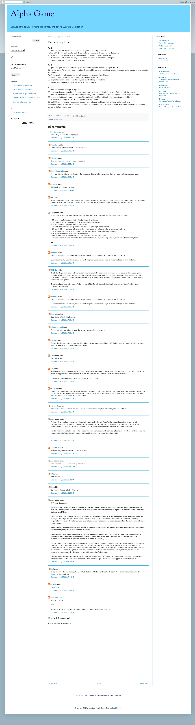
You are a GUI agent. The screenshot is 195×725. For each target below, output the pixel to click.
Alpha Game (32, 14)
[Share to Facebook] (82, 116)
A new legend (163, 61)
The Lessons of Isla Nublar (168, 74)
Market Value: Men (165, 46)
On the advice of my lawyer (22, 90)
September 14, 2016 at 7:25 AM (62, 399)
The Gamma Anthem (20, 113)
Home (98, 684)
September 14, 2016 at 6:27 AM (62, 245)
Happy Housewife (57, 171)
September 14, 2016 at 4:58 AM (62, 138)
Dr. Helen (162, 91)
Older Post (144, 684)
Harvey (53, 584)
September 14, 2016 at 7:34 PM (62, 562)
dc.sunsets (54, 388)
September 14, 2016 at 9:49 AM (62, 454)
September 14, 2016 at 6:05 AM (62, 177)
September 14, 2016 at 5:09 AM (62, 151)
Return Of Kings (165, 105)
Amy (52, 369)
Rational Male (164, 72)
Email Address (16, 68)
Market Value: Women (166, 49)
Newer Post (52, 684)
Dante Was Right (164, 87)
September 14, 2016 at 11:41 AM (63, 480)
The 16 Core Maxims (166, 43)
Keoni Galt (163, 85)
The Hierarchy (164, 40)
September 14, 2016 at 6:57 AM (62, 263)
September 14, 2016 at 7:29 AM (62, 412)
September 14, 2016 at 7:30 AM (62, 441)
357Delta (53, 270)
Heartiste (162, 99)
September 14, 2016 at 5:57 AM (62, 164)
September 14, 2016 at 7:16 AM (62, 361)
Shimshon (54, 145)
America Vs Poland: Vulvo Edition (170, 101)
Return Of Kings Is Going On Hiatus (170, 107)
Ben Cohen (54, 132)
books (56, 119)
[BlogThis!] (77, 116)
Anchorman (54, 448)
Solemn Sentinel (56, 327)
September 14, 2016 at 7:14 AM (62, 348)
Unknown (53, 158)
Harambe (53, 184)
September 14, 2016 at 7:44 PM (62, 577)
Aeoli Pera (54, 597)
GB (51, 474)
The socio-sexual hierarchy (22, 85)
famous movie (56, 574)
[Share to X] (79, 116)
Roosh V (162, 78)
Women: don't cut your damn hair (24, 94)
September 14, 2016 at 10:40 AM (63, 467)
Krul (52, 569)
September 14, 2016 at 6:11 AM (62, 190)
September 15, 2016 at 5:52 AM (62, 590)
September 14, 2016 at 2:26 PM (62, 493)
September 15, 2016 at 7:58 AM (62, 612)
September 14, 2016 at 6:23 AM (62, 205)
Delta (60, 119)
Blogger (118, 708)
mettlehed (54, 252)
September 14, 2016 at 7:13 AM (62, 333)
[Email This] (74, 116)
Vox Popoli (163, 59)
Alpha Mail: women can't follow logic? (26, 98)
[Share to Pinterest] (84, 116)
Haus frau (54, 314)
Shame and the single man (22, 102)
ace (51, 197)
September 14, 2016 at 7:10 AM (62, 320)
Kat (51, 487)
